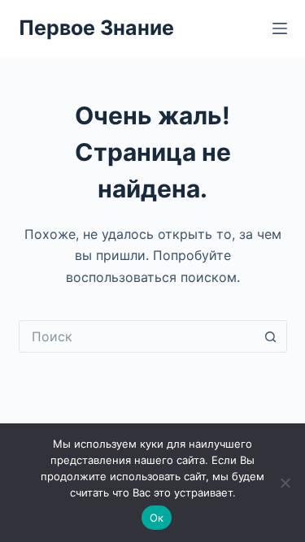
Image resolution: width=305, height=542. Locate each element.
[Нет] (285, 483)
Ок (157, 517)
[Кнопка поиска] (271, 336)
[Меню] (279, 28)
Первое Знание (96, 27)
